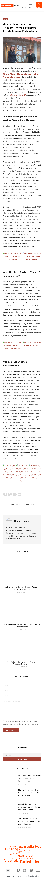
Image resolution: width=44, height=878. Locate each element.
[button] (30, 4)
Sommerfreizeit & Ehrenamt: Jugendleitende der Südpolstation (29, 778)
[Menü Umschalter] (24, 4)
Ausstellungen (14, 505)
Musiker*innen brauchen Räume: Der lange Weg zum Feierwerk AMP (29, 793)
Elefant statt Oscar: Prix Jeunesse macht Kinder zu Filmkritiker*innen (29, 807)
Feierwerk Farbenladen (12, 77)
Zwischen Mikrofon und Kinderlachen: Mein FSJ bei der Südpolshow (29, 821)
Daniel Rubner (22, 521)
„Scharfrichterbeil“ (18, 95)
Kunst (5, 19)
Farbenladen (29, 505)
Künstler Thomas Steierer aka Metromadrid (20, 74)
